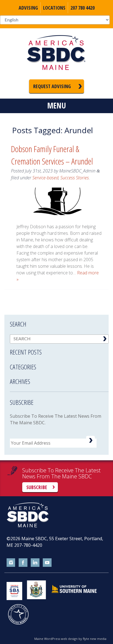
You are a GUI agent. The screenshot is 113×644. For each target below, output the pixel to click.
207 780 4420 (82, 7)
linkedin (35, 562)
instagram (11, 562)
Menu (56, 105)
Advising (28, 7)
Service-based (45, 178)
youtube (47, 562)
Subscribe (36, 487)
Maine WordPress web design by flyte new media (70, 639)
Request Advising (52, 86)
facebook (23, 562)
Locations (54, 7)
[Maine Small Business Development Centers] (56, 53)
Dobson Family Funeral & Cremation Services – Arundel (52, 155)
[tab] (59, 348)
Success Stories (74, 178)
